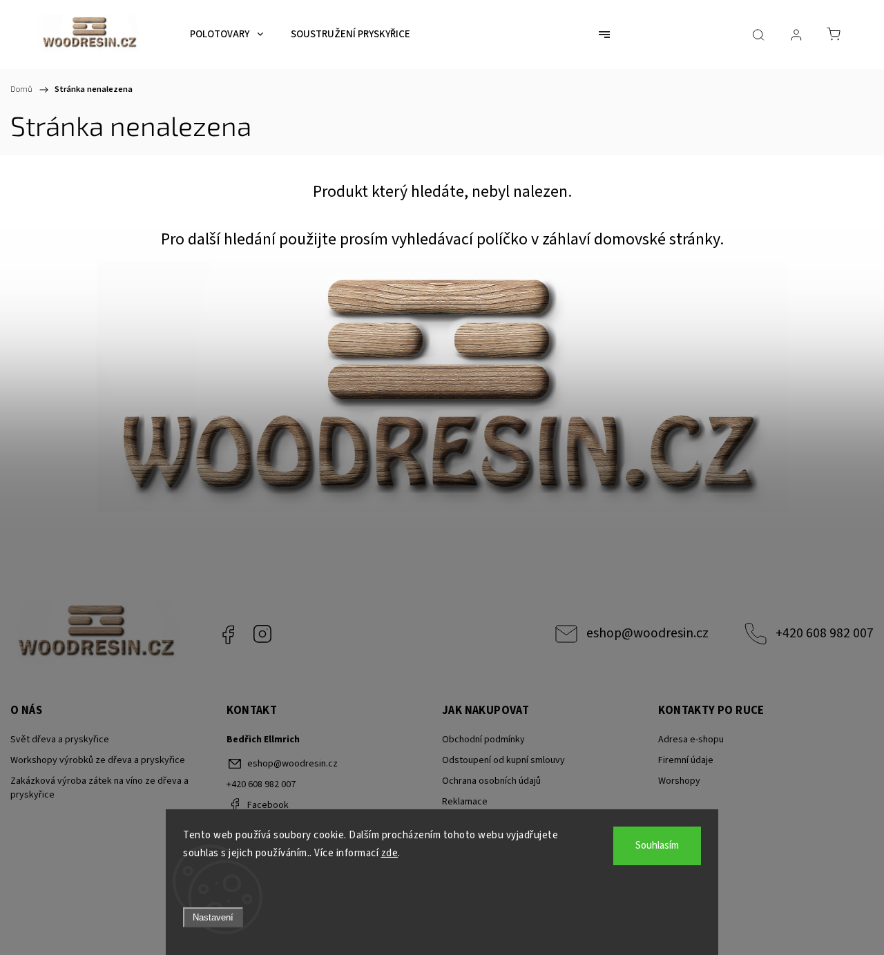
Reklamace (465, 802)
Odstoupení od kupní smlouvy (503, 760)
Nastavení (213, 917)
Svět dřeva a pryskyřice (59, 739)
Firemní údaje (685, 760)
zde (389, 853)
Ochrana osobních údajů (491, 781)
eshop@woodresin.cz (647, 633)
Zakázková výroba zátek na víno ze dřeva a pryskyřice (99, 788)
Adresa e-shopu (691, 739)
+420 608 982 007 (825, 633)
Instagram (262, 634)
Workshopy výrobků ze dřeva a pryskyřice (97, 760)
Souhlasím (657, 845)
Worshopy (679, 781)
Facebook (228, 634)
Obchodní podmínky (483, 739)
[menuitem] (226, 34)
